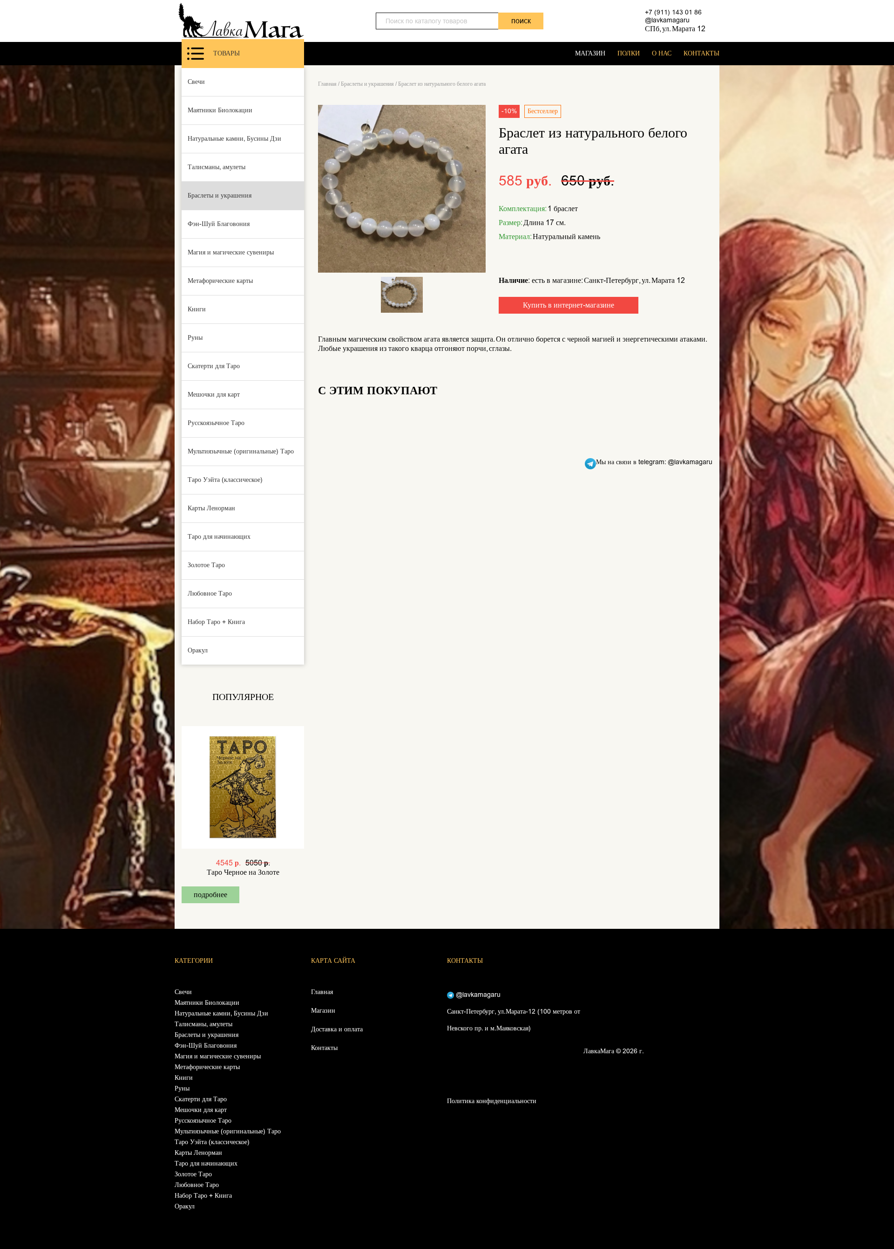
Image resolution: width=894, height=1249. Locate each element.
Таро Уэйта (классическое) (225, 480)
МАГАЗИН (590, 53)
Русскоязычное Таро (216, 423)
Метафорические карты (220, 281)
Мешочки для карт (214, 394)
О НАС (661, 53)
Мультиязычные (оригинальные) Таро (241, 451)
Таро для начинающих (219, 537)
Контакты (324, 1048)
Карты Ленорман (211, 508)
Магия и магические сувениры (231, 252)
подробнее (210, 894)
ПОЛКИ (628, 53)
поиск (521, 21)
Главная (327, 84)
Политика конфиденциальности (491, 1101)
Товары (226, 53)
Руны (195, 338)
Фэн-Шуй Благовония (219, 224)
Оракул (198, 650)
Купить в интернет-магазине (568, 305)
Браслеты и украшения (219, 195)
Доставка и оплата (337, 1029)
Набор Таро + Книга (216, 622)
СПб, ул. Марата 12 (675, 28)
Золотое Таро (206, 565)
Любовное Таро (210, 593)
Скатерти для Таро (214, 366)
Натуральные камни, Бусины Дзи (234, 139)
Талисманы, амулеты (216, 167)
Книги (197, 309)
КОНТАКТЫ (701, 53)
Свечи (196, 82)
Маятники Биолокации (220, 110)
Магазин (323, 1011)
